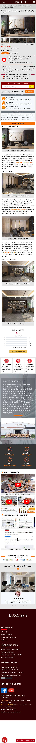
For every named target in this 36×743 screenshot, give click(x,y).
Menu (3, 2)
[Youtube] (11, 690)
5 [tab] (21, 606)
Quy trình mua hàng (8, 657)
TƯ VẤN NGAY (29, 91)
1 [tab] (10, 606)
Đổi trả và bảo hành (8, 652)
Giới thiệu (5, 632)
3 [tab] (15, 606)
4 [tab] (18, 606)
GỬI (31, 87)
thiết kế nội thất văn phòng (24, 162)
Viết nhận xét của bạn (18, 352)
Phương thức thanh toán (9, 637)
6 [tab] (23, 606)
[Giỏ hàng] (34, 2)
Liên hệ (4, 640)
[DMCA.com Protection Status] (6, 678)
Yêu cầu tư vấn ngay (25, 740)
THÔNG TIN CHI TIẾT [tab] (18, 123)
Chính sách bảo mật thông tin (10, 649)
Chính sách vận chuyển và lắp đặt (12, 655)
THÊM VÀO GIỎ (17, 91)
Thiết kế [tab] (5, 53)
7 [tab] (26, 606)
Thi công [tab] (13, 53)
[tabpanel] (18, 45)
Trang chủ (4, 6)
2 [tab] (12, 606)
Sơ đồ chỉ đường (7, 634)
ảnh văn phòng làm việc (18, 209)
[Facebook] (4, 690)
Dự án (11, 6)
